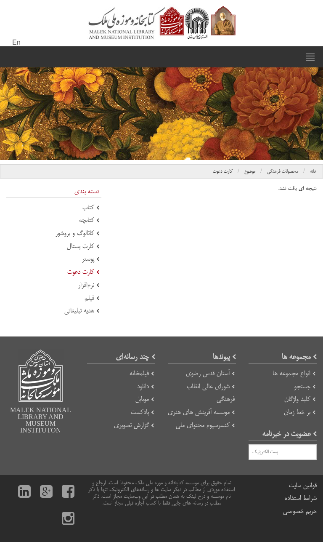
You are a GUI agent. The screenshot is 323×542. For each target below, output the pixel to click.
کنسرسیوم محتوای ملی (203, 425)
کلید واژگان (297, 399)
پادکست (140, 412)
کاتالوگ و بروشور (75, 233)
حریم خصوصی (300, 511)
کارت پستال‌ (80, 246)
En (16, 43)
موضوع (249, 171)
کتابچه (86, 220)
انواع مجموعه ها (291, 373)
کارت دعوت (223, 171)
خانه (313, 171)
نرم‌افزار (86, 285)
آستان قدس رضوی (208, 373)
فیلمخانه (139, 373)
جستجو (302, 386)
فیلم (89, 298)
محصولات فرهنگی (282, 171)
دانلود (143, 386)
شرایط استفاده (301, 498)
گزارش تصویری (131, 425)
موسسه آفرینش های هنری (199, 412)
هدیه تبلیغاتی (79, 310)
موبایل (142, 399)
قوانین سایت (303, 485)
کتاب (88, 207)
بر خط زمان (297, 412)
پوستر (88, 258)
